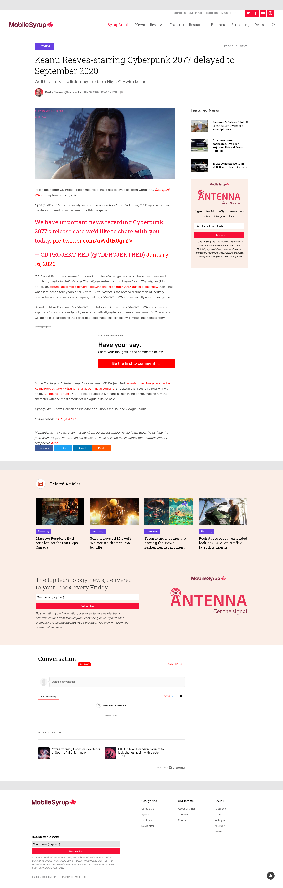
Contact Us (179, 13)
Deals (259, 24)
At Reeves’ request (57, 393)
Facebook (44, 448)
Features (176, 24)
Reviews (157, 24)
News (140, 24)
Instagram (220, 820)
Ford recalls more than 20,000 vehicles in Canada (230, 165)
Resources (197, 24)
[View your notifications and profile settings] (181, 696)
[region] (111, 713)
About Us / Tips (187, 808)
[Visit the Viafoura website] (176, 767)
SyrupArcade (119, 24)
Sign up (179, 664)
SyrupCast (195, 13)
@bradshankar (73, 92)
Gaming (44, 46)
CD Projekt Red (65, 419)
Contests (212, 13)
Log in (170, 664)
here (54, 443)
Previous (230, 46)
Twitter (63, 448)
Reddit (101, 448)
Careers (183, 820)
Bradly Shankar (54, 92)
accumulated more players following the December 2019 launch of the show (103, 286)
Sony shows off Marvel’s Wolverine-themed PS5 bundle (110, 543)
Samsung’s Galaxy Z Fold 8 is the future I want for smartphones (230, 125)
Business (219, 24)
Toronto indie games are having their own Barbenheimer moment (165, 543)
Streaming (240, 24)
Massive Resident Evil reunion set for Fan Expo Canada (57, 543)
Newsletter (228, 13)
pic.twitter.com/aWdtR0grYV (93, 240)
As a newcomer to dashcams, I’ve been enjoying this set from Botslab (228, 146)
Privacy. (65, 877)
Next (243, 46)
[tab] (48, 696)
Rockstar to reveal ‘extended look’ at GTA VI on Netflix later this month (223, 543)
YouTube (220, 825)
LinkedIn (82, 448)
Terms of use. (79, 877)
